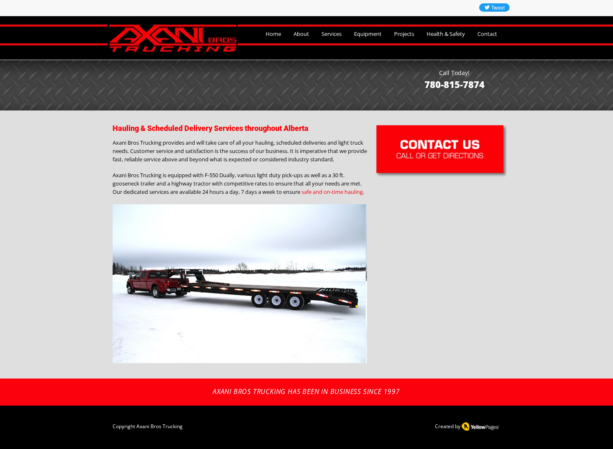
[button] (338, 283)
